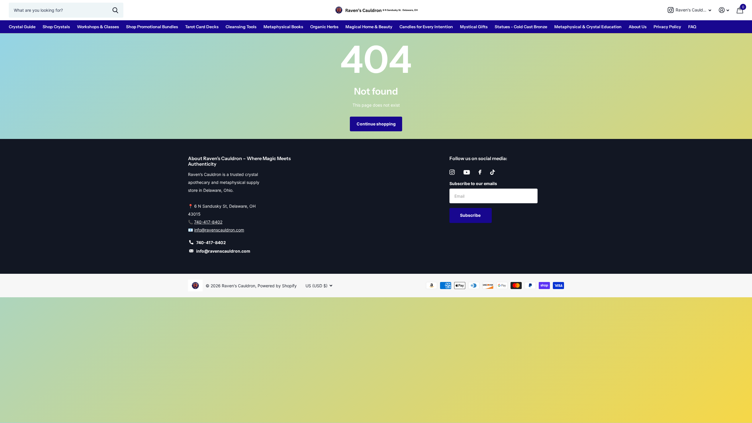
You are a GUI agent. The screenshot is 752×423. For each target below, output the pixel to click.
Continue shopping (376, 123)
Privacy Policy (667, 26)
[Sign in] (724, 10)
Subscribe (470, 215)
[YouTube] (467, 172)
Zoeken (115, 10)
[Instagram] (452, 172)
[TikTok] (492, 172)
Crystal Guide (22, 26)
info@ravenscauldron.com (219, 229)
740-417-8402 (208, 221)
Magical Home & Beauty (368, 26)
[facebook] (480, 172)
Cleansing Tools (241, 26)
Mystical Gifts (474, 26)
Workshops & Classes (98, 26)
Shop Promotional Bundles (152, 26)
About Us (638, 26)
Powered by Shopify (277, 285)
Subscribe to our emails (473, 183)
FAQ (692, 26)
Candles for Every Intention (426, 26)
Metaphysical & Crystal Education (588, 26)
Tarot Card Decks (202, 26)
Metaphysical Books (283, 26)
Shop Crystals (56, 26)
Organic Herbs (324, 26)
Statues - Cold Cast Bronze (521, 26)
